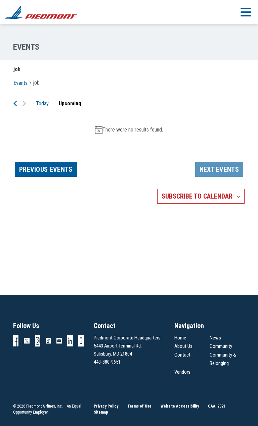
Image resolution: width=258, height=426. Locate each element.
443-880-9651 (107, 362)
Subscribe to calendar (197, 196)
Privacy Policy (106, 406)
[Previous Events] (15, 103)
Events (20, 83)
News (215, 338)
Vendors (182, 372)
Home (180, 338)
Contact (182, 355)
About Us (183, 346)
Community (221, 346)
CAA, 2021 (216, 406)
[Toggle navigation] (246, 11)
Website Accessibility (180, 406)
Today (42, 103)
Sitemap (101, 412)
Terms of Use (139, 406)
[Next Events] (24, 103)
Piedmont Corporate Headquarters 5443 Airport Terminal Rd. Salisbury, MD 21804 (127, 346)
